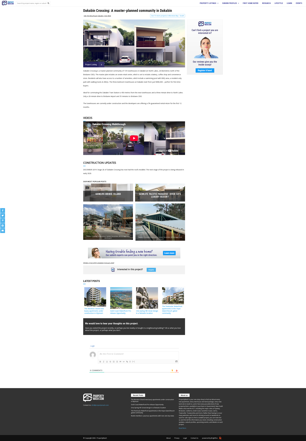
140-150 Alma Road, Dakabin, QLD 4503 (97, 16)
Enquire (151, 270)
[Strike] (110, 361)
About (168, 438)
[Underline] (107, 361)
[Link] (127, 361)
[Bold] (100, 361)
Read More (182, 428)
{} (130, 361)
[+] (133, 361)
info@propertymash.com (100, 405)
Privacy (176, 438)
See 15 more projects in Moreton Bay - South (167, 16)
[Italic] (103, 361)
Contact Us (194, 438)
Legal (185, 438)
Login (92, 346)
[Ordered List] (113, 361)
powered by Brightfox (210, 438)
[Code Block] (123, 361)
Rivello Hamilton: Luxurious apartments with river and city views (152, 416)
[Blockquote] (120, 361)
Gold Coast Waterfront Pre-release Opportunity (147, 404)
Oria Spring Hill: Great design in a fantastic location (148, 408)
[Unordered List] (117, 361)
